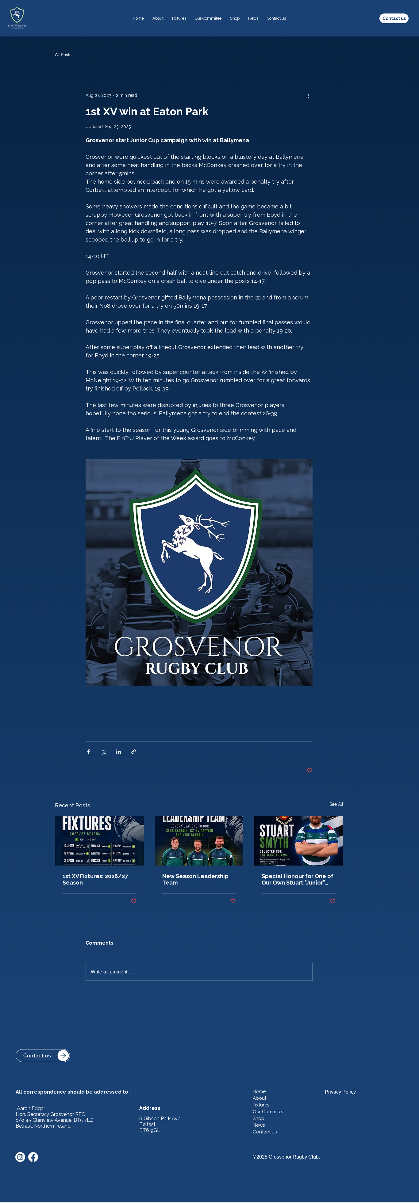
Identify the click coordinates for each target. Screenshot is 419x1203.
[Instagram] (20, 1157)
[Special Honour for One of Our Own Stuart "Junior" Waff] (298, 841)
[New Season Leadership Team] (199, 841)
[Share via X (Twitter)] (103, 752)
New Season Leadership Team (195, 879)
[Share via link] (133, 752)
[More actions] (309, 95)
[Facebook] (33, 1157)
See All (336, 804)
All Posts (63, 54)
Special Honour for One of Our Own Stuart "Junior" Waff (297, 879)
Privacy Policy (340, 1092)
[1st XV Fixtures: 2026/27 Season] (99, 841)
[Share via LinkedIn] (118, 752)
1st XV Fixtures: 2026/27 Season (95, 879)
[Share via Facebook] (88, 752)
